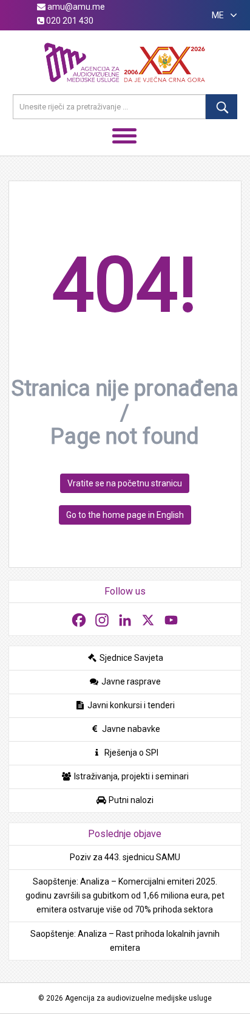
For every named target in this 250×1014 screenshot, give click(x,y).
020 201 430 (68, 21)
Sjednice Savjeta (130, 658)
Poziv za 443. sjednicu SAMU (125, 857)
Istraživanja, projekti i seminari (130, 776)
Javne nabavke (130, 729)
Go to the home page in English (125, 515)
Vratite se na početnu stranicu (124, 483)
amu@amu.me (75, 7)
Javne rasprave (130, 681)
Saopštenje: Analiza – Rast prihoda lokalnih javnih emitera (125, 941)
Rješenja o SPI (130, 752)
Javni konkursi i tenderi (130, 705)
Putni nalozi (130, 800)
